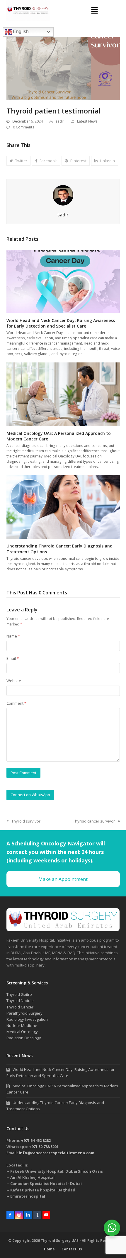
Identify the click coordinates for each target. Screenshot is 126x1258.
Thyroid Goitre (19, 994)
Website (13, 680)
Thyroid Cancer (19, 1007)
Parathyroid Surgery (24, 1013)
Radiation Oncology (23, 1037)
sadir (59, 121)
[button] (94, 10)
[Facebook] (10, 1215)
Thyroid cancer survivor (94, 821)
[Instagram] (19, 1215)
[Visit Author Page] (63, 194)
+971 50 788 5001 (44, 1146)
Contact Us (72, 1249)
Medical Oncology (22, 1031)
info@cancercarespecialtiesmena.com (56, 1152)
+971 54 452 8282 (36, 1140)
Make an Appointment (63, 879)
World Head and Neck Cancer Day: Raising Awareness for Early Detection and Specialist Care (60, 323)
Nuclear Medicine (21, 1025)
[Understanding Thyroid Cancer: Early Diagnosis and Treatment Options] (63, 506)
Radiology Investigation (27, 1019)
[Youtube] (46, 1215)
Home (49, 1249)
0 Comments (23, 127)
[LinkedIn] (28, 1215)
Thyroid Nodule (20, 1000)
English (20, 31)
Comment (16, 703)
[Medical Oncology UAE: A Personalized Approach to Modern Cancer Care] (63, 393)
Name (13, 636)
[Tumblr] (37, 1215)
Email (12, 658)
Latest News (87, 121)
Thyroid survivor (23, 821)
